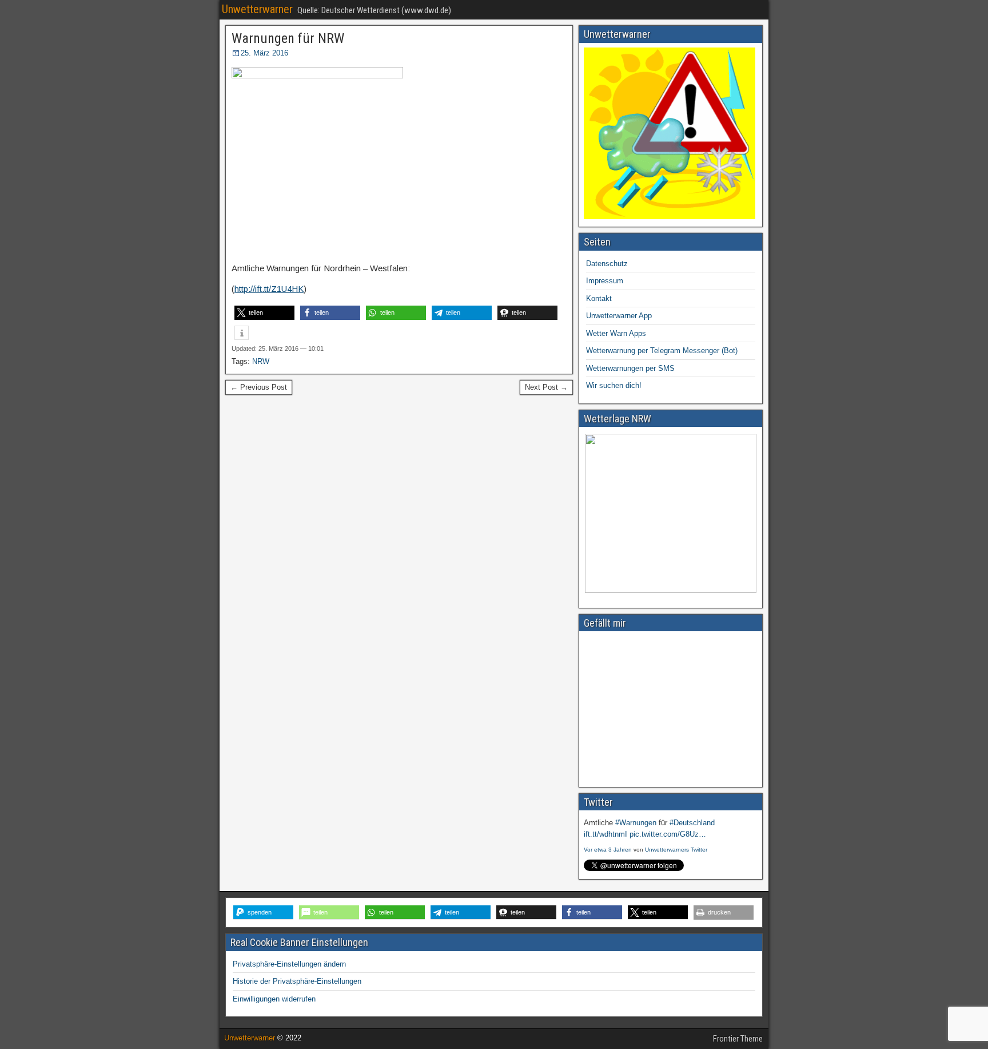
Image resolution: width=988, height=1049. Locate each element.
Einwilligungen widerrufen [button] (274, 999)
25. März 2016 (264, 53)
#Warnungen (635, 822)
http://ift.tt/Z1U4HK (269, 289)
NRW (260, 361)
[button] (264, 313)
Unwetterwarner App (619, 315)
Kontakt (599, 298)
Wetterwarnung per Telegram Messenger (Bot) (662, 350)
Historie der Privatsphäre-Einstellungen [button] (297, 981)
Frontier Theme (738, 1039)
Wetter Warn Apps (616, 333)
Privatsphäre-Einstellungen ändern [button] (289, 964)
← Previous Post (258, 387)
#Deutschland (692, 822)
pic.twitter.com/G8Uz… (668, 834)
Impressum (604, 280)
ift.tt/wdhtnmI (605, 834)
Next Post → (546, 387)
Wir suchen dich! (614, 385)
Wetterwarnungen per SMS (630, 368)
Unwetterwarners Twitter (676, 849)
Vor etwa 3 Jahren (608, 849)
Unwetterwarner (257, 9)
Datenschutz (607, 263)
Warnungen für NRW (288, 38)
